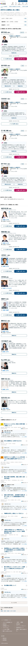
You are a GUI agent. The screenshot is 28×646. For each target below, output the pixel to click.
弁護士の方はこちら (23, 1)
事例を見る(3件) (8, 86)
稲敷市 (7, 310)
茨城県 (4, 219)
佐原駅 (3, 409)
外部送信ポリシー (20, 627)
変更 (25, 18)
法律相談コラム (6, 625)
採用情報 (4, 640)
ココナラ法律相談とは (7, 622)
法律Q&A (5, 624)
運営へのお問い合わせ (7, 631)
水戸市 (7, 219)
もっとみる (14, 602)
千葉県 (3, 408)
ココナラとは (5, 627)
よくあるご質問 (6, 629)
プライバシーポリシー (21, 625)
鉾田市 (11, 35)
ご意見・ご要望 (19, 622)
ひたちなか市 (8, 288)
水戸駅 (4, 221)
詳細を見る (14, 335)
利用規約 (18, 624)
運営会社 (4, 638)
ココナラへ (3, 1)
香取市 (7, 408)
